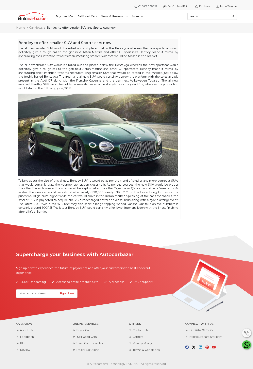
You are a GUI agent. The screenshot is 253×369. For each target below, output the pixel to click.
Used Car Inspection (90, 343)
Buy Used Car (65, 16)
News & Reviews (113, 16)
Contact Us (140, 330)
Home (20, 27)
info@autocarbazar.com (205, 337)
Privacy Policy (142, 343)
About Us (26, 330)
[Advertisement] (212, 96)
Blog (23, 343)
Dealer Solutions (87, 350)
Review (25, 350)
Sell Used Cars (87, 16)
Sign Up (65, 293)
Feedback (204, 6)
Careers (138, 337)
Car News (36, 27)
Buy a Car (83, 330)
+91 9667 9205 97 (201, 330)
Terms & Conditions (146, 350)
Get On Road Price (178, 6)
